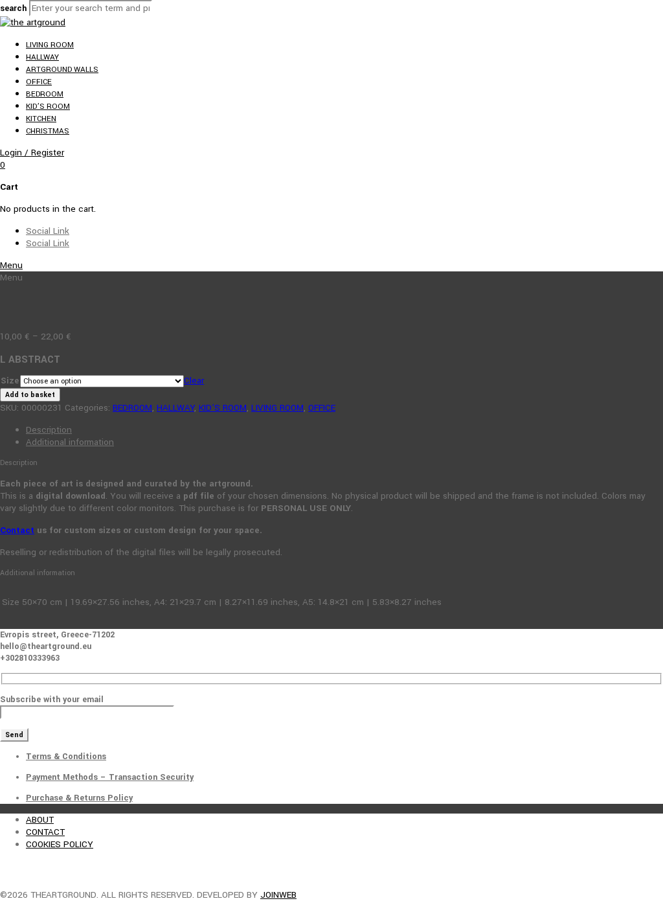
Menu (11, 265)
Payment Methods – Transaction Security (110, 777)
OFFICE (39, 81)
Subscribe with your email (52, 699)
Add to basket (30, 395)
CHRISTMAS (47, 131)
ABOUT (40, 820)
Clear (194, 380)
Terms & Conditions (66, 756)
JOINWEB (278, 895)
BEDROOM (44, 94)
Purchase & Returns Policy (79, 798)
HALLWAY (42, 57)
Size (10, 381)
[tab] (344, 430)
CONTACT (45, 832)
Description (49, 430)
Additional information (70, 442)
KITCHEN (41, 118)
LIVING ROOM (50, 45)
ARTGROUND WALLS (62, 69)
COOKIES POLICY (59, 844)
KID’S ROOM (48, 106)
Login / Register (32, 152)
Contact (17, 530)
